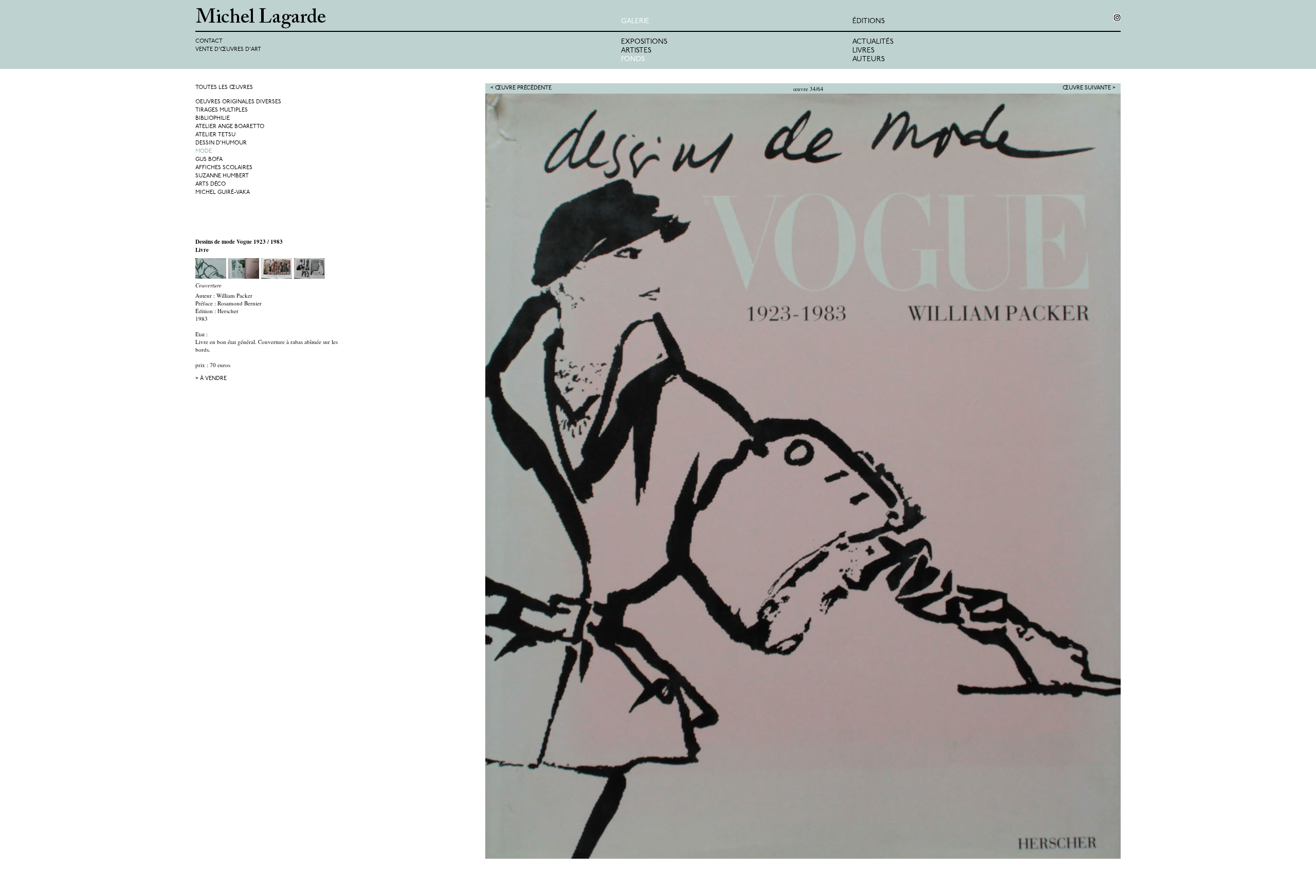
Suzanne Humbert (222, 176)
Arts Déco (210, 184)
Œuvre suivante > (1089, 88)
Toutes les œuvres (224, 87)
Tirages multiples (221, 110)
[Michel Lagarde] (408, 18)
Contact (209, 41)
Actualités (872, 42)
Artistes (636, 51)
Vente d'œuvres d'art (228, 49)
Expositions (644, 42)
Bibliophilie (212, 118)
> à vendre (211, 379)
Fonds (633, 59)
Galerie (635, 21)
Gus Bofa (209, 159)
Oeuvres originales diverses (238, 102)
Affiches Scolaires (223, 168)
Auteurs (868, 59)
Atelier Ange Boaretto (229, 127)
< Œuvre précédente (521, 88)
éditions (868, 21)
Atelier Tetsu (215, 135)
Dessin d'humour (221, 143)
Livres (863, 51)
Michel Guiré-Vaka (222, 192)
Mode (203, 151)
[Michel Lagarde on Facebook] (1117, 17)
